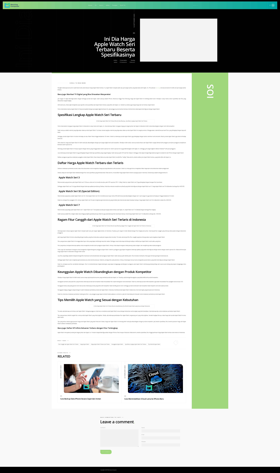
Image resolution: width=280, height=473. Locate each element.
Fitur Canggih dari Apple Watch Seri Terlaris (68, 344)
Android (90, 5)
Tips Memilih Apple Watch (154, 344)
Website (143, 441)
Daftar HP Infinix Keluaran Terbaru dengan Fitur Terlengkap (92, 328)
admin (115, 62)
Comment (102, 427)
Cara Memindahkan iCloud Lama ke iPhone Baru (144, 399)
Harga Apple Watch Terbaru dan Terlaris (100, 344)
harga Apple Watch (84, 344)
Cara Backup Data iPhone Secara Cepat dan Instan (80, 399)
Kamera (101, 5)
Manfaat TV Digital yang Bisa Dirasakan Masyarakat (89, 94)
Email (142, 434)
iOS (96, 5)
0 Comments (123, 62)
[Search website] (273, 5)
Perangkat (114, 5)
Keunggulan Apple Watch (117, 344)
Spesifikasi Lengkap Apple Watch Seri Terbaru (135, 344)
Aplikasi (108, 5)
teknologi (158, 88)
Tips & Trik (122, 5)
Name (143, 427)
